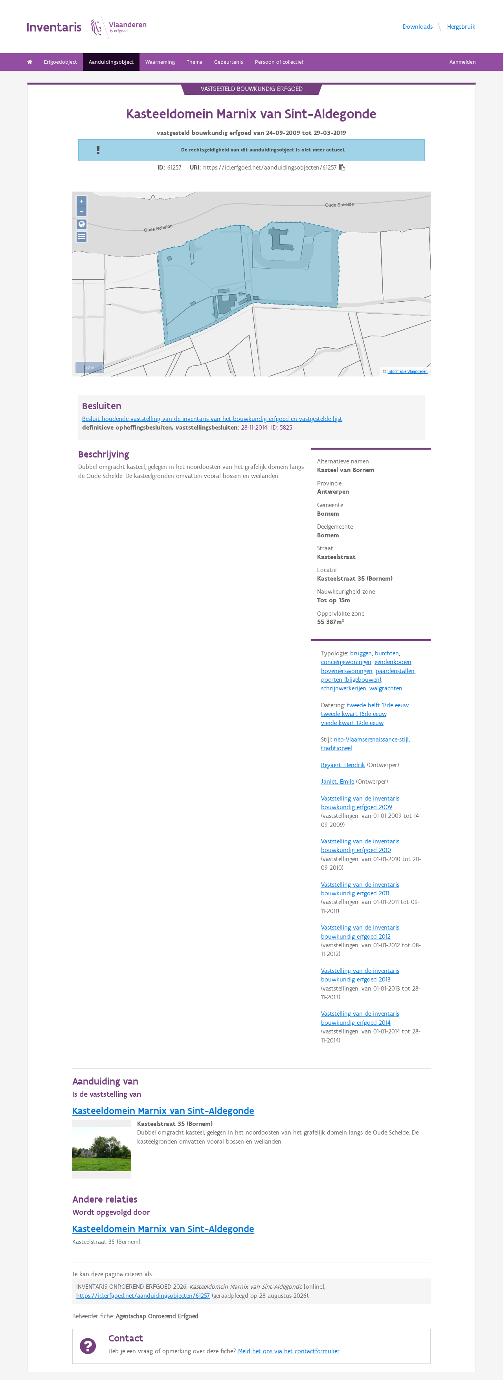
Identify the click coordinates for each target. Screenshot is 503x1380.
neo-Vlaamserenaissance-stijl (371, 739)
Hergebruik (461, 26)
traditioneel (336, 748)
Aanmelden (463, 62)
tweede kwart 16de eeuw (353, 714)
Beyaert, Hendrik (343, 765)
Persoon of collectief (279, 62)
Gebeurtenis (228, 62)
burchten (387, 653)
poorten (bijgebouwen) (351, 679)
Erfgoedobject (60, 62)
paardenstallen (395, 671)
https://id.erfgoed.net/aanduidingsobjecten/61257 (143, 1295)
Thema (194, 62)
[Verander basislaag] (81, 237)
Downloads (418, 26)
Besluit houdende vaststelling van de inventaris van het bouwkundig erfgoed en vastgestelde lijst (212, 418)
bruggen (361, 653)
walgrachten (385, 688)
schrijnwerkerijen (343, 688)
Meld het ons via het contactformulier (288, 1351)
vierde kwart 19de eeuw (352, 723)
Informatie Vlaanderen (407, 371)
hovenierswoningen (347, 671)
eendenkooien (392, 662)
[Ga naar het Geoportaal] (81, 224)
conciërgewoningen (346, 662)
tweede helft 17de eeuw (377, 705)
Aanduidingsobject (111, 62)
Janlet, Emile (337, 781)
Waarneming (160, 62)
